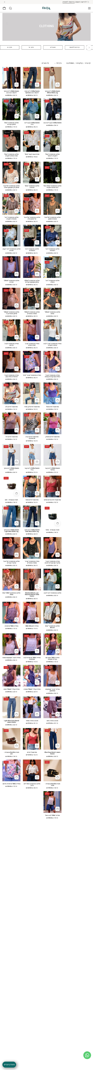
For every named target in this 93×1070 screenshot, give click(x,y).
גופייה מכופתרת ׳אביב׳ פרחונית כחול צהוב (11, 376)
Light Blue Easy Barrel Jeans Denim (11, 721)
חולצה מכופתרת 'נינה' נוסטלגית (32, 249)
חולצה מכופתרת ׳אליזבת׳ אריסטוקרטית (32, 218)
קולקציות (79, 63)
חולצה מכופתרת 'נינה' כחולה (52, 281)
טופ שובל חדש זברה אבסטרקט (32, 437)
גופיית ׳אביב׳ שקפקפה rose (11, 657)
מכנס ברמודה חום (52, 721)
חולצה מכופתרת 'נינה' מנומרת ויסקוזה (11, 218)
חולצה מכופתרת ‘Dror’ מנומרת (32, 186)
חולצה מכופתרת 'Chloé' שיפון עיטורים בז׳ (11, 312)
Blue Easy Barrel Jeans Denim (52, 753)
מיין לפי (59, 63)
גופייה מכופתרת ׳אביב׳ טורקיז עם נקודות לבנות (52, 562)
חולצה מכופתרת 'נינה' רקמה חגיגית (11, 249)
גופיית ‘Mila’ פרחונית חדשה (11, 784)
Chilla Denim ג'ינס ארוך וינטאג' (11, 469)
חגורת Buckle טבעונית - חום (11, 753)
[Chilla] (46, 8)
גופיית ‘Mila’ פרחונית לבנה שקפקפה (32, 658)
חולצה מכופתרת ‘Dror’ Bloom (52, 626)
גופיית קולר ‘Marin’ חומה (11, 689)
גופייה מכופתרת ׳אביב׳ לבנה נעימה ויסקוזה (52, 344)
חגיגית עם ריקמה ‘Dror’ (32, 154)
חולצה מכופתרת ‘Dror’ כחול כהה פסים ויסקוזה (52, 186)
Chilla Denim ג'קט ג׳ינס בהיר (32, 123)
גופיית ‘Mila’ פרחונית (11, 626)
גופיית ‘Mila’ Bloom (32, 626)
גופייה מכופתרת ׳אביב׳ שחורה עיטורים (32, 562)
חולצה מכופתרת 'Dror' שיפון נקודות (11, 123)
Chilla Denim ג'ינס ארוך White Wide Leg (52, 92)
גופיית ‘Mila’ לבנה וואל (52, 815)
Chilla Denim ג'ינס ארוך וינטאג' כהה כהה (11, 92)
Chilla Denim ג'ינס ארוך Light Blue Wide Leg (11, 530)
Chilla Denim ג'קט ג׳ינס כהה (52, 123)
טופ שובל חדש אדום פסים (52, 500)
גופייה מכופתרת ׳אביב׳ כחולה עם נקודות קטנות (52, 376)
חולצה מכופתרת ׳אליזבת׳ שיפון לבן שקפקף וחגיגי (11, 186)
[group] (46, 2)
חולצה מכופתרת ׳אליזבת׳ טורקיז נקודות (11, 562)
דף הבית (88, 63)
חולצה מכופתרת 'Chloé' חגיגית (11, 281)
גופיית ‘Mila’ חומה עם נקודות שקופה (52, 658)
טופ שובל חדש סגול (52, 407)
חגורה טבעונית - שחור (52, 530)
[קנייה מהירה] (57, 84)
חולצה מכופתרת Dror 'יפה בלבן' (32, 784)
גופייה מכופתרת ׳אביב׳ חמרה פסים (32, 344)
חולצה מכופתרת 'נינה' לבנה (52, 593)
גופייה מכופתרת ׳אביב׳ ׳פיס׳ (32, 375)
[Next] (89, 47)
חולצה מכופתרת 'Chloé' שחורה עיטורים (32, 312)
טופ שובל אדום (32, 752)
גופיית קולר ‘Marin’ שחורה (32, 689)
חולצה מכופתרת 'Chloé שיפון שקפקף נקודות (32, 281)
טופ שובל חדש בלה (11, 407)
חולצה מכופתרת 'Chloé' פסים (52, 312)
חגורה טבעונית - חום (11, 500)
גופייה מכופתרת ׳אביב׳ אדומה (11, 344)
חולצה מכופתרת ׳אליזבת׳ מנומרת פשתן (52, 218)
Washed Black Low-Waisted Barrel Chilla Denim (32, 594)
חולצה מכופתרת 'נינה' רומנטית (52, 249)
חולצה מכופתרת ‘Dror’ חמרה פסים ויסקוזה (11, 155)
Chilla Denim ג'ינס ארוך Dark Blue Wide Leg (32, 530)
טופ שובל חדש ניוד (11, 437)
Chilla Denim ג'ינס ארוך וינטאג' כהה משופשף (32, 92)
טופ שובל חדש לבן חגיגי (32, 407)
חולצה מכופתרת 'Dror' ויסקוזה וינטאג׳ (52, 155)
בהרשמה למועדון (39, 2)
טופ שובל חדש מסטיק (52, 437)
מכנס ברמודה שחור (32, 721)
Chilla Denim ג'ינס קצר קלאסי (52, 469)
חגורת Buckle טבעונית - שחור (52, 784)
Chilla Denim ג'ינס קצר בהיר (32, 469)
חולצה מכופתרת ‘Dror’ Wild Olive (11, 593)
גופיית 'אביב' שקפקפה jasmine (52, 690)
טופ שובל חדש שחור (32, 500)
